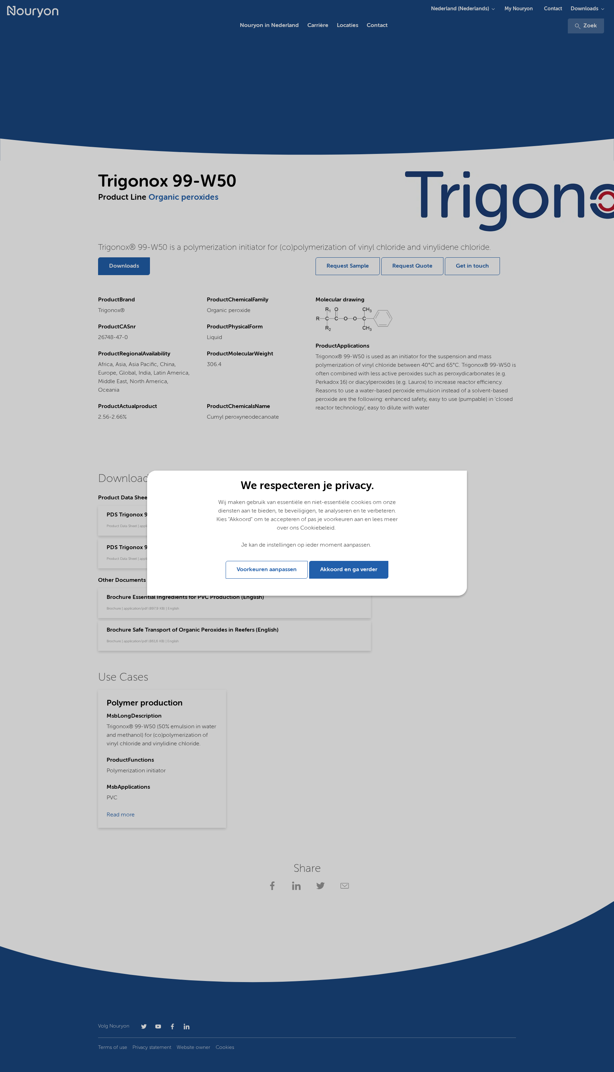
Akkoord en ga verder (348, 570)
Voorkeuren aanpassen (267, 570)
